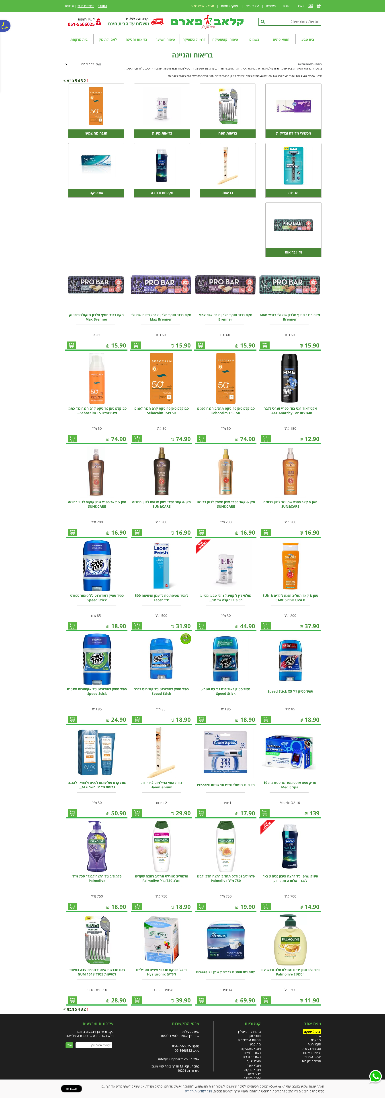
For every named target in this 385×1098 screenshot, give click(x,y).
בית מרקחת (79, 39)
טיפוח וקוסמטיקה (225, 39)
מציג (98, 64)
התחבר (102, 6)
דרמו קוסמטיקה (193, 39)
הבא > (68, 80)
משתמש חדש (86, 6)
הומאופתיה (281, 39)
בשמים (254, 39)
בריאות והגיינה (136, 39)
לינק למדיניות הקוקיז (198, 1091)
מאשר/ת (71, 1088)
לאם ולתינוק (108, 39)
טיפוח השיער (165, 39)
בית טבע (307, 39)
